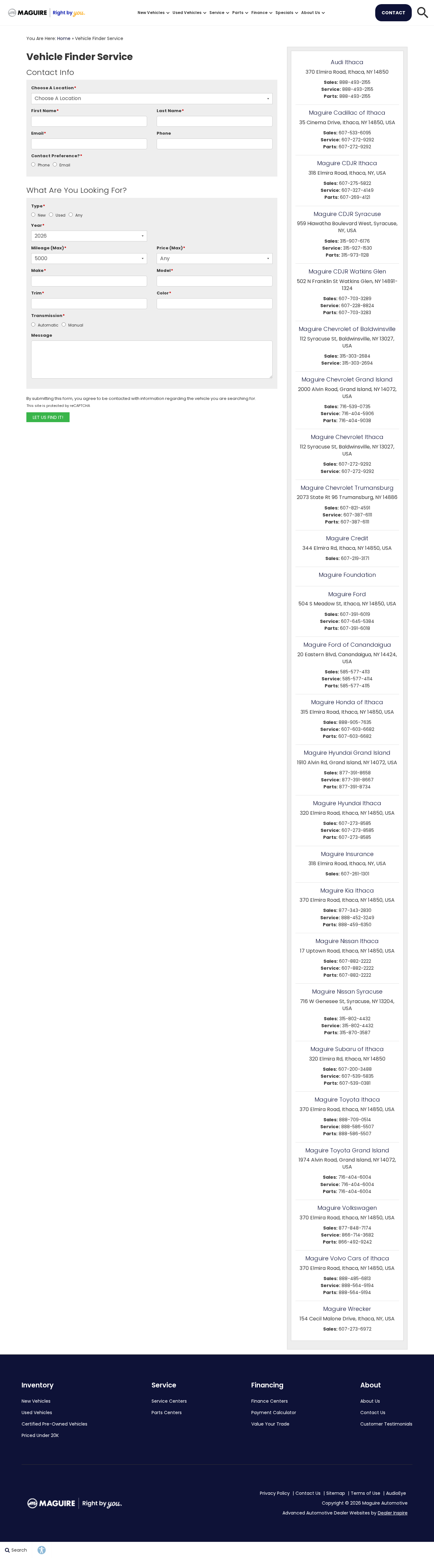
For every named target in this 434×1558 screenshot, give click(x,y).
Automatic (48, 325)
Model (165, 270)
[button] (423, 12)
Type (38, 206)
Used (60, 215)
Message (41, 335)
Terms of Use (365, 1493)
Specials (284, 12)
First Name (45, 111)
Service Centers (169, 1401)
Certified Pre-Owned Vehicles (54, 1424)
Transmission (48, 316)
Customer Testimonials (386, 1424)
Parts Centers (167, 1412)
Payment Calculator (273, 1412)
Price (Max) (171, 248)
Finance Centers (269, 1401)
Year (37, 225)
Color (164, 293)
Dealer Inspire (393, 1513)
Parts (237, 12)
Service (216, 12)
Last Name (170, 111)
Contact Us (372, 1412)
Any (79, 215)
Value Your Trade (270, 1424)
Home (64, 38)
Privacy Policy (275, 1493)
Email (38, 133)
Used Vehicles (187, 12)
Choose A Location (53, 88)
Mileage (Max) (48, 248)
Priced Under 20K (40, 1435)
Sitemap (335, 1493)
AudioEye (396, 1493)
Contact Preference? (56, 156)
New (42, 215)
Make (38, 270)
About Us (310, 12)
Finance (259, 12)
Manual (75, 325)
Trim (37, 293)
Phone (164, 133)
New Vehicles (151, 12)
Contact (393, 13)
